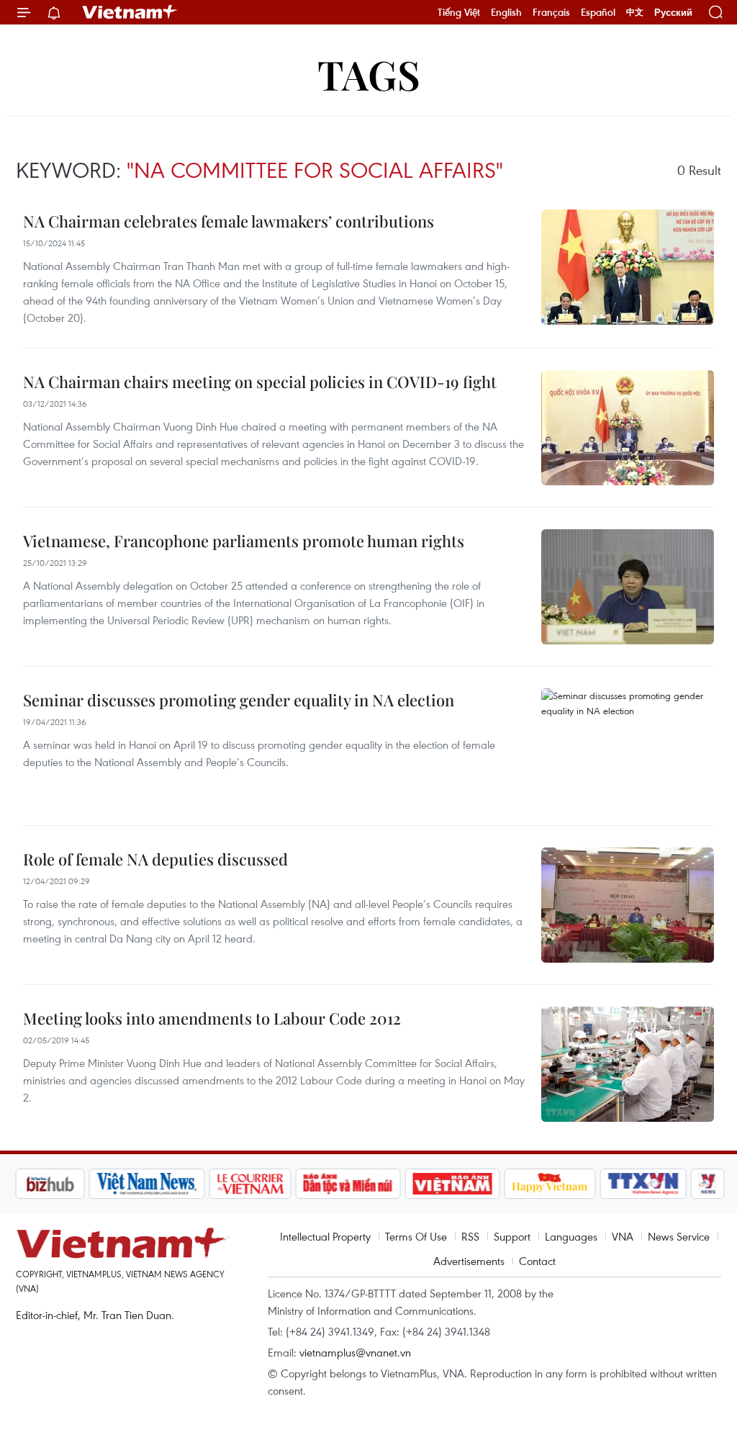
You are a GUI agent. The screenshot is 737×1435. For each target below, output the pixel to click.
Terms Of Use (416, 1236)
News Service (679, 1236)
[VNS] (146, 1184)
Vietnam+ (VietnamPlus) (130, 12)
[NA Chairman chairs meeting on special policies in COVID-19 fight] (627, 427)
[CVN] (250, 1184)
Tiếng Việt (459, 12)
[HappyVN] (550, 1184)
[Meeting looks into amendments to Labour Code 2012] (627, 1064)
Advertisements (469, 1261)
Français (551, 12)
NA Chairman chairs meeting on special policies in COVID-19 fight (260, 381)
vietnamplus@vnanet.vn (355, 1352)
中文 (634, 12)
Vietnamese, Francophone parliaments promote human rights (243, 541)
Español (598, 12)
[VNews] (708, 1184)
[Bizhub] (49, 1184)
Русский (673, 12)
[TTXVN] (643, 1184)
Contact (537, 1261)
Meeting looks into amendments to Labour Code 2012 (212, 1018)
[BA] (451, 1184)
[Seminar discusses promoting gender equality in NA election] (627, 746)
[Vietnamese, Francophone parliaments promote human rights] (627, 586)
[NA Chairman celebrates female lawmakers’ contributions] (627, 267)
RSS (470, 1236)
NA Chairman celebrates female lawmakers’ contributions (228, 221)
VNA (622, 1236)
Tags (368, 74)
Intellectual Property (325, 1236)
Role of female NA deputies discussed (155, 859)
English (506, 12)
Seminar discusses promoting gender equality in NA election (238, 700)
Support (512, 1236)
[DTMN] (347, 1184)
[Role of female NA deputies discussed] (627, 905)
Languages (571, 1236)
